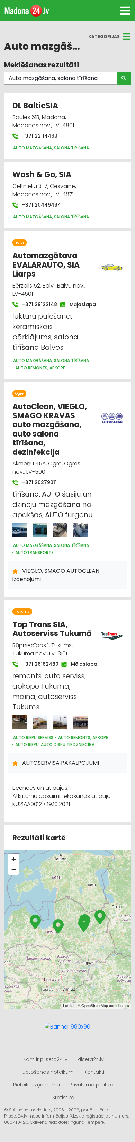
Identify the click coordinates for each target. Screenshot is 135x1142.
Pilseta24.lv (90, 1059)
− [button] (13, 869)
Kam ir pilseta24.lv (45, 1059)
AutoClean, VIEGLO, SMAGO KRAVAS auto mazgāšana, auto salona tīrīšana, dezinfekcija (49, 429)
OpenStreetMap (94, 1005)
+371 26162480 (37, 664)
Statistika (63, 1097)
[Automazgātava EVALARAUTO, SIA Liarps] (112, 263)
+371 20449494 (41, 204)
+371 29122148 (36, 304)
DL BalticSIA (35, 105)
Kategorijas (104, 36)
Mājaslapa (79, 304)
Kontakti (94, 1072)
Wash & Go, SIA (41, 174)
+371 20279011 (39, 482)
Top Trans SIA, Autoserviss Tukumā (52, 629)
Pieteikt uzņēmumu (36, 1084)
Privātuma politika (92, 1084)
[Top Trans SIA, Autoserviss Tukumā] (19, 722)
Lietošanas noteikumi (48, 1072)
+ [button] (13, 859)
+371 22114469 (39, 135)
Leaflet (68, 1005)
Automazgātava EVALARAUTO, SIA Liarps (46, 264)
